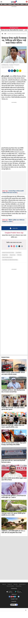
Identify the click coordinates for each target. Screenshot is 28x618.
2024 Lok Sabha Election (7, 257)
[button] (9, 71)
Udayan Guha (12, 255)
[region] (14, 16)
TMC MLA (19, 255)
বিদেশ (22, 4)
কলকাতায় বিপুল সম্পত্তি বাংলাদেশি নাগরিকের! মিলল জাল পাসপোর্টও (13, 192)
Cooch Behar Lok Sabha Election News (10, 259)
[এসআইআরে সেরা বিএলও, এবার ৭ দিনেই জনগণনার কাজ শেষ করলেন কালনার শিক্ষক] (14, 383)
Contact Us (10, 584)
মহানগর (9, 4)
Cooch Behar (18, 252)
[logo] (14, 2)
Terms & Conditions (10, 586)
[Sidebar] (1, 2)
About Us (4, 584)
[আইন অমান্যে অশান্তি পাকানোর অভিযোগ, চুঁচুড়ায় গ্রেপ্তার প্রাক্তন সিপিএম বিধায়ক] (14, 471)
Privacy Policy (18, 586)
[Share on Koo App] (20, 72)
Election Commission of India (8, 252)
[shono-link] (26, 2)
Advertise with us (22, 584)
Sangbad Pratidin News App (14, 233)
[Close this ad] (26, 610)
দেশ (18, 4)
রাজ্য (14, 4)
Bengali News (5, 255)
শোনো (5, 4)
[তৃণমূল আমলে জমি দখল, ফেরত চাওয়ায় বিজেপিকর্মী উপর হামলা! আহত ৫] (14, 453)
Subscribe (15, 584)
